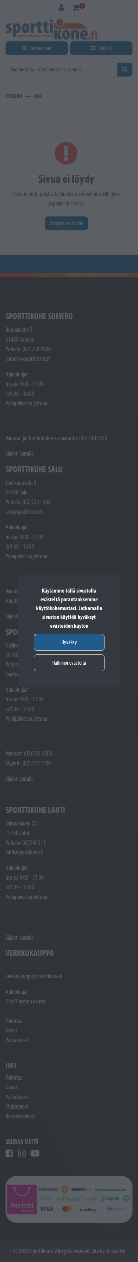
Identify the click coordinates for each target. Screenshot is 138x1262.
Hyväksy (69, 642)
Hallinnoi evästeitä (69, 662)
